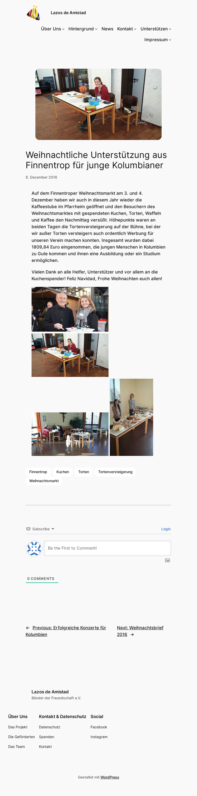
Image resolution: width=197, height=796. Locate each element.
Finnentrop (38, 472)
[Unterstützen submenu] (170, 29)
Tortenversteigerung (115, 472)
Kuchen (62, 472)
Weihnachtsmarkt (44, 481)
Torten (83, 472)
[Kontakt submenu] (135, 29)
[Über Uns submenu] (63, 29)
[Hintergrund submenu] (96, 29)
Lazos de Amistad (68, 12)
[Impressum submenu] (170, 39)
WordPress (110, 777)
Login (165, 529)
